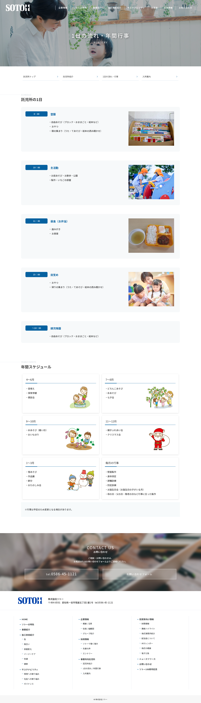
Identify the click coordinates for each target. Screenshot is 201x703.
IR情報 (154, 7)
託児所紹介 (68, 76)
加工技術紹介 (114, 7)
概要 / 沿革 (87, 623)
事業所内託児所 (88, 659)
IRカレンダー (147, 643)
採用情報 (168, 7)
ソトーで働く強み (90, 643)
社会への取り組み (31, 678)
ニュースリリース (147, 658)
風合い (27, 644)
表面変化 (28, 649)
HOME (25, 619)
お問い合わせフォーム (139, 574)
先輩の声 (86, 648)
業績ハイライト (148, 628)
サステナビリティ (136, 7)
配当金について (148, 638)
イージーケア (29, 654)
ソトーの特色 (80, 7)
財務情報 (145, 623)
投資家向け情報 (146, 619)
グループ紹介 (88, 633)
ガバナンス (29, 683)
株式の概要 (146, 648)
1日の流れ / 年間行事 (92, 668)
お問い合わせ (185, 7)
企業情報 (63, 7)
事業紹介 (97, 7)
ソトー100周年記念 (148, 669)
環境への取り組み (31, 673)
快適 (26, 658)
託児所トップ (29, 76)
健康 (26, 663)
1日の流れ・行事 (110, 76)
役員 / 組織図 (88, 628)
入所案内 (146, 76)
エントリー (87, 653)
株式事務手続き (148, 633)
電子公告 (145, 653)
